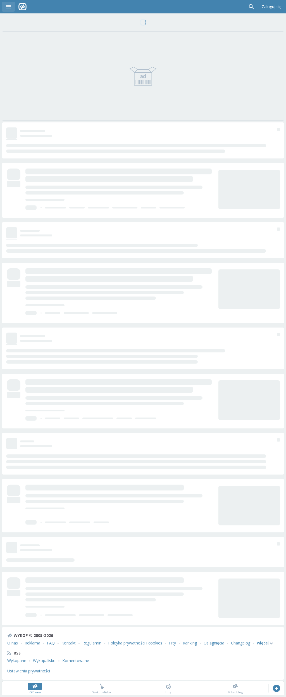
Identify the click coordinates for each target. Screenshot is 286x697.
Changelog (240, 643)
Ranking (190, 643)
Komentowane (75, 660)
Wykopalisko (44, 660)
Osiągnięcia (214, 643)
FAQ (51, 643)
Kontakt (68, 643)
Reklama (32, 643)
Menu (8, 7)
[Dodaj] (276, 688)
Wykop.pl (22, 6)
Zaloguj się (272, 6)
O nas (12, 643)
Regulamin (91, 643)
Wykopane (16, 660)
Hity (172, 643)
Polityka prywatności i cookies (135, 643)
